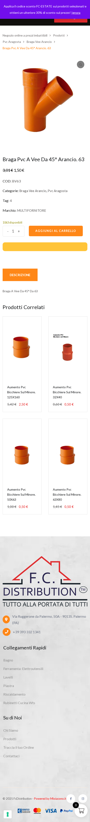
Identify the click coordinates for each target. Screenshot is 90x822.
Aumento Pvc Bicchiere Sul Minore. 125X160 (21, 392)
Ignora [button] (75, 12)
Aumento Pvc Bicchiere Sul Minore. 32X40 (67, 392)
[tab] (20, 275)
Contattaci (11, 756)
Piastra (8, 686)
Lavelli (8, 677)
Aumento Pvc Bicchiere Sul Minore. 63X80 (67, 494)
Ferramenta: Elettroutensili (23, 668)
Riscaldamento (14, 694)
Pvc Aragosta (58, 191)
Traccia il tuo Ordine (18, 747)
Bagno (8, 660)
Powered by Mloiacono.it (50, 798)
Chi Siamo (10, 730)
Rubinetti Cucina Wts (19, 703)
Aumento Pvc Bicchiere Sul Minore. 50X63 (21, 494)
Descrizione (20, 275)
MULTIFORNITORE (31, 210)
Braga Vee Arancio (32, 191)
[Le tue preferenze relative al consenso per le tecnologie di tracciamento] (7, 814)
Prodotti (9, 739)
